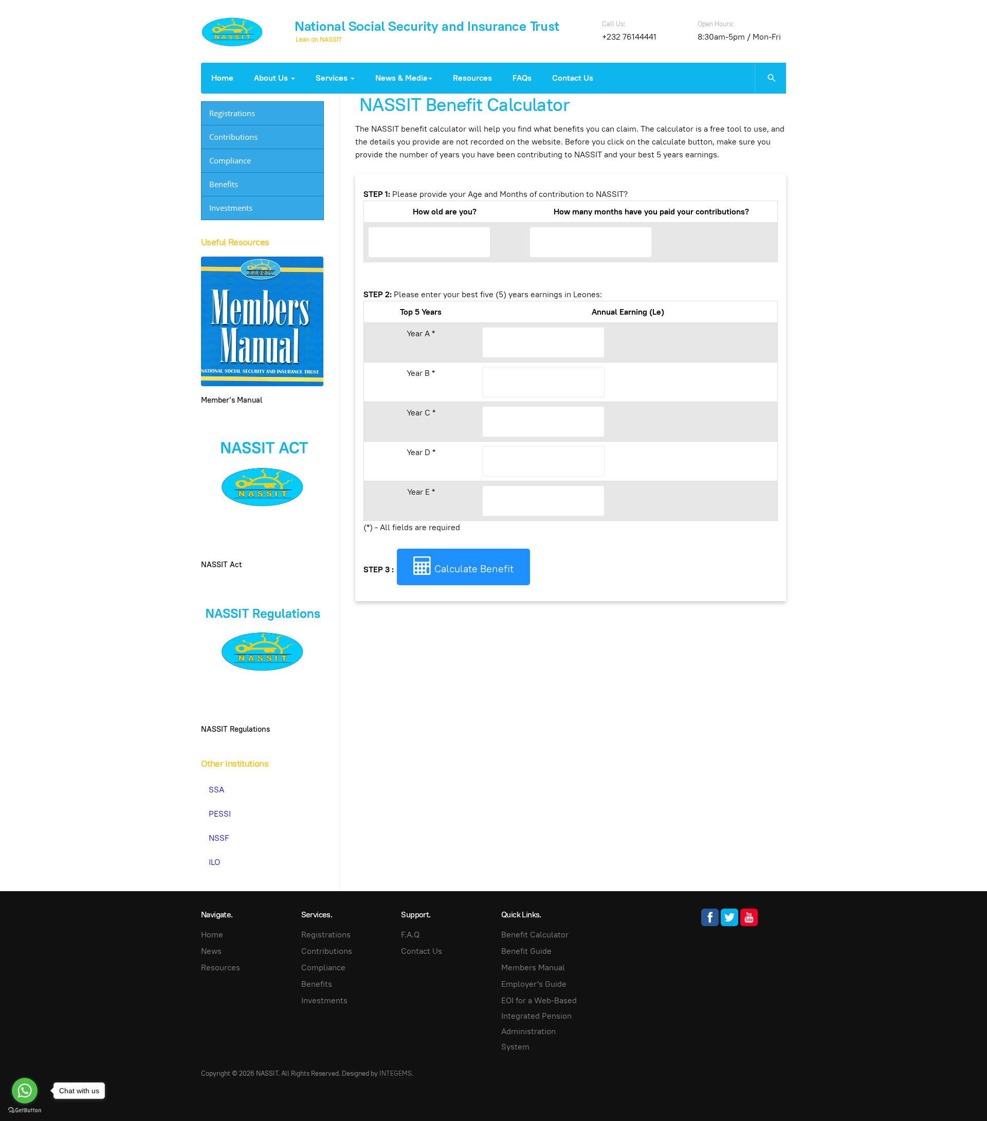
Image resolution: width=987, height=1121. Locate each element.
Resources (472, 78)
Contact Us (572, 78)
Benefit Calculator (535, 934)
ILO (214, 862)
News (211, 951)
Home (222, 78)
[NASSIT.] (232, 31)
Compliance (230, 160)
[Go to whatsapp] (25, 1091)
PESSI (220, 813)
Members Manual (533, 967)
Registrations (232, 113)
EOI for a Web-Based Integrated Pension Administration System (539, 1023)
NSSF (219, 838)
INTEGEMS (395, 1073)
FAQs (522, 78)
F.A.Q (410, 934)
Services (333, 78)
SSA (216, 789)
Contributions (233, 137)
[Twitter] (729, 917)
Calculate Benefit (473, 568)
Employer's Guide (533, 984)
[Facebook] (710, 917)
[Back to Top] (956, 1090)
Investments (230, 208)
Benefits (223, 184)
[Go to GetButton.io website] (24, 1110)
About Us (272, 78)
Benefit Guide (526, 951)
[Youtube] (749, 917)
